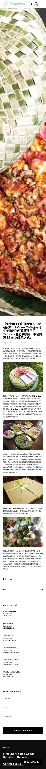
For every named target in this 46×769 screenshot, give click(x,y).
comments (33, 343)
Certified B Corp (13, 763)
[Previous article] (4, 590)
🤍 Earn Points (31, 762)
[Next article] (41, 590)
